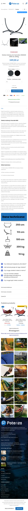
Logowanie (3, 484)
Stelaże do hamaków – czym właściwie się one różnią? (16, 463)
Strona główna (4, 9)
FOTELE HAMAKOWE (5, 477)
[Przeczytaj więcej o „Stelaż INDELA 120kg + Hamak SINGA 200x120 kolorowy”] (12, 310)
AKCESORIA (3, 479)
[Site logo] (14, 3)
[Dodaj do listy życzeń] (12, 307)
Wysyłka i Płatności (5, 490)
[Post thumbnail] (3, 452)
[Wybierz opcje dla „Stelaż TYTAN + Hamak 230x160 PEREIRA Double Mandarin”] (25, 310)
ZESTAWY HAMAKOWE (6, 473)
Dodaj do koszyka (17, 90)
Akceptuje (19, 508)
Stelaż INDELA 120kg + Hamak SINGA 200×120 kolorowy (7, 320)
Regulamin (3, 492)
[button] (2, 24)
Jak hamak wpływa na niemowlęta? (15, 457)
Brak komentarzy (17, 452)
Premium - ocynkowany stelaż (14, 79)
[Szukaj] (23, 3)
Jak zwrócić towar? (5, 496)
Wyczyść (14, 85)
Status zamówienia (4, 488)
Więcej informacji (9, 508)
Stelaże (17, 9)
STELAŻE (3, 475)
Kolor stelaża (11, 69)
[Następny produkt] (26, 9)
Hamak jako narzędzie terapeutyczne (15, 451)
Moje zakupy (3, 486)
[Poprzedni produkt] (23, 9)
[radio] (11, 73)
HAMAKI (2, 471)
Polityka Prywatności (5, 494)
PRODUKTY (11, 9)
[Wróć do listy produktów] (24, 9)
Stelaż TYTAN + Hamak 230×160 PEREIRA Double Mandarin (21, 320)
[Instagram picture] (7, 344)
